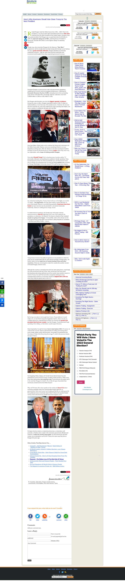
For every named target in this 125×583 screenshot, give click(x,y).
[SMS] (2, 300)
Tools (87, 274)
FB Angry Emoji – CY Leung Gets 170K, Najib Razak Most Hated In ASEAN (82, 223)
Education (38, 482)
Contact (34, 14)
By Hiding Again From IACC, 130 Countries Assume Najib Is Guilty (82, 251)
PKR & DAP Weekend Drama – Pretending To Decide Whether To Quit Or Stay (81, 123)
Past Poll (79, 328)
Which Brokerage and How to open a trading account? (87, 280)
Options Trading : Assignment (85, 306)
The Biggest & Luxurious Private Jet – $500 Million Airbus (47, 466)
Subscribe (81, 21)
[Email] (2, 296)
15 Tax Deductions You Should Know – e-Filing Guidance (82, 166)
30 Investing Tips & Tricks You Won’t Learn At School (83, 213)
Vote (80, 382)
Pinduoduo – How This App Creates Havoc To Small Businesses (80, 104)
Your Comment (32, 543)
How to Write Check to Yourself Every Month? (82, 240)
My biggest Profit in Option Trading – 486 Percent (81, 232)
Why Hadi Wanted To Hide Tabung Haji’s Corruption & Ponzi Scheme (81, 94)
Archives (87, 21)
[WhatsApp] (2, 291)
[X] (2, 287)
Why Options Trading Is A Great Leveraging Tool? (86, 293)
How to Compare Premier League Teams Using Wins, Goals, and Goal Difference (80, 86)
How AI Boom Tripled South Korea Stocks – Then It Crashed (80, 66)
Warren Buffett (86, 328)
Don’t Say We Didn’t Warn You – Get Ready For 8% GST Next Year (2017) (82, 176)
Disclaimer (46, 14)
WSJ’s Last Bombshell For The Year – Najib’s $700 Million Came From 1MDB (82, 204)
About (29, 14)
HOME (25, 14)
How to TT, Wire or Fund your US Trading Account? (86, 285)
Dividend (82, 274)
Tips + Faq (76, 274)
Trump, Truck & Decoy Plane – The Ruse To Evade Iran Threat (81, 132)
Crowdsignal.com (87, 389)
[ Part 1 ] (95, 314)
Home (49, 569)
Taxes (56, 483)
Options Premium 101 (83, 311)
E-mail (53, 536)
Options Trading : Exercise (84, 308)
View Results (87, 387)
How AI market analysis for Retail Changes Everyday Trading (81, 75)
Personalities (39, 483)
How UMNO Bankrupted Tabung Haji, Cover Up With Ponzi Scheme (81, 142)
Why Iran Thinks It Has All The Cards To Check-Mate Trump (81, 151)
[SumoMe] (2, 305)
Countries (32, 482)
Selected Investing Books (84, 277)
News (91, 274)
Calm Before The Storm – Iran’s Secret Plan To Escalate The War (80, 113)
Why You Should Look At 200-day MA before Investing (86, 289)
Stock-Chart (54, 14)
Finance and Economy (48, 482)
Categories (93, 21)
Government (31, 483)
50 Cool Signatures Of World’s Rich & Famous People (46, 464)
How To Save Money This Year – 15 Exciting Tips (83, 184)
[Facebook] (2, 283)
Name (53, 534)
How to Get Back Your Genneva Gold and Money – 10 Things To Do (83, 194)
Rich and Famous (49, 483)
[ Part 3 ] (83, 315)
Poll (75, 328)
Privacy (60, 14)
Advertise (40, 14)
